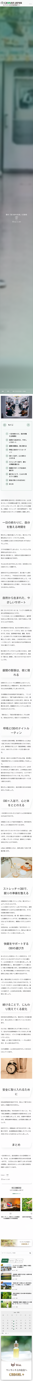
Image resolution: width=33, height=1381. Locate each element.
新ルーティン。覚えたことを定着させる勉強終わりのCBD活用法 (10, 1217)
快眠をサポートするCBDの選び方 (17, 469)
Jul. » (6, 1333)
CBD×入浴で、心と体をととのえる (17, 457)
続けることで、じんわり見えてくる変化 (18, 475)
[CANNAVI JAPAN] (11, 3)
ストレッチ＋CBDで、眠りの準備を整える (17, 463)
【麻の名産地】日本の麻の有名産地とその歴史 (22, 1294)
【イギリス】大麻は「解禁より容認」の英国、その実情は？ (22, 1266)
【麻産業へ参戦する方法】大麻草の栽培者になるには (22, 1275)
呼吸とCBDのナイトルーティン (17, 451)
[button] (28, 425)
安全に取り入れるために (17, 480)
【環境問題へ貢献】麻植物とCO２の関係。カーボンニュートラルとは (22, 1303)
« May (2, 1333)
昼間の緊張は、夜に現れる (18, 446)
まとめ (11, 484)
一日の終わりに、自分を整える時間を (18, 435)
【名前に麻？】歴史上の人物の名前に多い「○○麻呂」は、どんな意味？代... (22, 1285)
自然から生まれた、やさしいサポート (18, 441)
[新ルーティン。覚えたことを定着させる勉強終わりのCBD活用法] (10, 1204)
